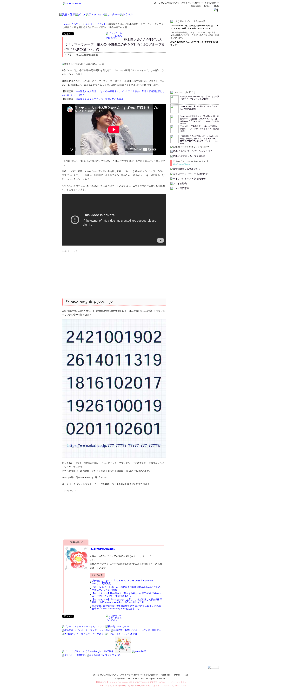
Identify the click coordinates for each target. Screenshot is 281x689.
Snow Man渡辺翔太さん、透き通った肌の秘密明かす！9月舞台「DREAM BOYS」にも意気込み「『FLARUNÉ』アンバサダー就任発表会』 (199, 120)
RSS (216, 6)
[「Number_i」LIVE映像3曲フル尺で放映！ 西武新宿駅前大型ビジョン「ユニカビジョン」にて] (88, 652)
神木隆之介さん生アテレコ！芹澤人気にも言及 (99, 99)
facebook (196, 6)
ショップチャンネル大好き (121, 682)
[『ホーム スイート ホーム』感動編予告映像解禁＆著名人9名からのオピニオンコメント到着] (83, 628)
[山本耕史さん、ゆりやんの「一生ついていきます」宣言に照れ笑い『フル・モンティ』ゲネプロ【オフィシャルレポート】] (121, 635)
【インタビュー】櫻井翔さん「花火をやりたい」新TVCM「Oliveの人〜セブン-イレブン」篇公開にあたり (126, 594)
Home (66, 24)
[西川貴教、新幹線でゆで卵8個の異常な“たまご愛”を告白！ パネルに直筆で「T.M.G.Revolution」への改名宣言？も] (83, 635)
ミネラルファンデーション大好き (171, 682)
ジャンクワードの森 (122, 685)
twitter (207, 6)
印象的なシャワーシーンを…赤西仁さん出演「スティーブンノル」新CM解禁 (199, 97)
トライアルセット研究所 (145, 682)
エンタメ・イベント (95, 24)
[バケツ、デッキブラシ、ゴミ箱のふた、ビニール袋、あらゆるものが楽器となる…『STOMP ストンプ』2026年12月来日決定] (139, 652)
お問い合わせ (212, 2)
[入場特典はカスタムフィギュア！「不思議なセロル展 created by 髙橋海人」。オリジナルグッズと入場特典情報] (123, 652)
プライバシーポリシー (192, 2)
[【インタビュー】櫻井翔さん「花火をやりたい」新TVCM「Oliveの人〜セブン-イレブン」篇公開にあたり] (117, 628)
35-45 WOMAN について (166, 2)
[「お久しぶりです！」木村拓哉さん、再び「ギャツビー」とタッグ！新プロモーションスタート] (74, 656)
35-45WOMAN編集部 (102, 549)
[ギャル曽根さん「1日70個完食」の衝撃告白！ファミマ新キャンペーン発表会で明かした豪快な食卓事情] (105, 656)
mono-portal (180, 685)
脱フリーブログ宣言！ (142, 685)
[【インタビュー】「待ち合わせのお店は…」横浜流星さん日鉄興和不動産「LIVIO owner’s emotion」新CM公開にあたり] (86, 631)
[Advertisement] (86, 275)
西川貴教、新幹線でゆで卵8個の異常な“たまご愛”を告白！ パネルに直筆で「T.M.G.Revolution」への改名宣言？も (126, 607)
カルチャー (77, 24)
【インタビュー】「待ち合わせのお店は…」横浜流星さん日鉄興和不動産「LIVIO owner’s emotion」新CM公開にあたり (127, 601)
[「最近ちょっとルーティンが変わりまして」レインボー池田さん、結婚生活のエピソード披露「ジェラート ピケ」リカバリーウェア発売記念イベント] (136, 631)
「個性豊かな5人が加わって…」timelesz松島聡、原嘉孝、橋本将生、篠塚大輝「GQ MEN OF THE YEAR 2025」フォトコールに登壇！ (199, 140)
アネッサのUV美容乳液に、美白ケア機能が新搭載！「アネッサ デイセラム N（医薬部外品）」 (199, 128)
